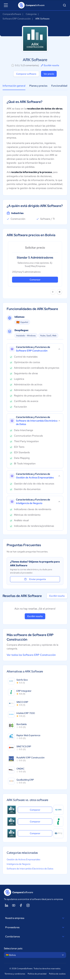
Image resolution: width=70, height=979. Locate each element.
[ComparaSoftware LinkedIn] (6, 905)
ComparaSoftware (12, 14)
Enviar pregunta (37, 579)
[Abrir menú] (6, 5)
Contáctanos (12, 936)
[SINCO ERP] (58, 833)
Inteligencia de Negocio (18, 864)
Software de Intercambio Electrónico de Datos (30, 868)
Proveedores (12, 927)
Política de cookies (57, 973)
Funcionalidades (60, 85)
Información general (14, 85)
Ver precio (49, 73)
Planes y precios (38, 85)
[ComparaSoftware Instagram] (28, 905)
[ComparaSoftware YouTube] (13, 905)
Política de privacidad (37, 973)
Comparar (41, 809)
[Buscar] (64, 5)
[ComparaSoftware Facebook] (20, 905)
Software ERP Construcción (17, 18)
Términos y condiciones (15, 973)
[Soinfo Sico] (58, 810)
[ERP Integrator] (58, 821)
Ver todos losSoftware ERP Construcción (31, 655)
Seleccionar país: (13, 948)
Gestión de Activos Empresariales (23, 859)
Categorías (31, 14)
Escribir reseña (51, 65)
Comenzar (35, 279)
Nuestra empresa (14, 918)
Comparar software (26, 73)
